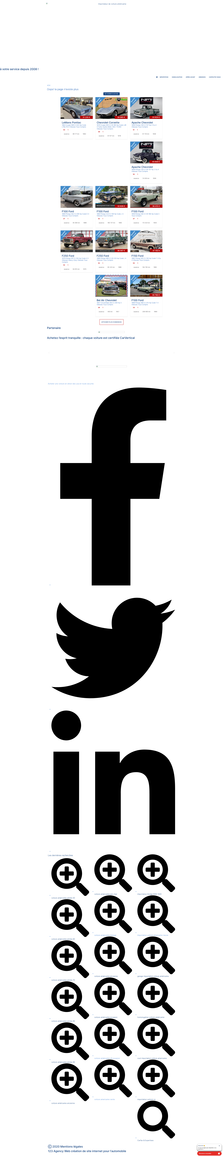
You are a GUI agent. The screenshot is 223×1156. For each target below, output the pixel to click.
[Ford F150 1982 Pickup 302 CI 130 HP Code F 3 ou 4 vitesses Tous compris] (146, 241)
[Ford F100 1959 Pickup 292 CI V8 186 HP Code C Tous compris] (146, 197)
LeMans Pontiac (71, 122)
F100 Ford (68, 211)
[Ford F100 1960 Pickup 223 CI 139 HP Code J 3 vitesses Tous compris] (111, 197)
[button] (49, 353)
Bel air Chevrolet (107, 300)
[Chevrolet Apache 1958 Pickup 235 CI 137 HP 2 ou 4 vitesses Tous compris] (146, 108)
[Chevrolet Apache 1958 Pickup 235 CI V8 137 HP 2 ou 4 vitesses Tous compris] (146, 152)
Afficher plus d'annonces (111, 322)
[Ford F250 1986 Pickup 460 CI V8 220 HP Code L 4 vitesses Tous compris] (111, 241)
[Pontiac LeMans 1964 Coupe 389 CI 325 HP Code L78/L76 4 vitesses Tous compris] (77, 108)
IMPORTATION (164, 77)
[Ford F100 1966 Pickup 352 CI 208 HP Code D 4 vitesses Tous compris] (77, 197)
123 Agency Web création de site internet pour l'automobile (87, 1151)
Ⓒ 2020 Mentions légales (65, 1146)
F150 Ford (137, 255)
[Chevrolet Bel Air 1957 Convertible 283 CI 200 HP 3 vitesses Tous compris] (111, 286)
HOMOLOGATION (177, 77)
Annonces (202, 77)
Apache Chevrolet (142, 122)
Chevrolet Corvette (108, 122)
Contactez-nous (215, 77)
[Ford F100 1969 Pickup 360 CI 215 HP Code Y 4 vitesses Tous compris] (146, 286)
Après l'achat (190, 77)
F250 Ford (68, 255)
